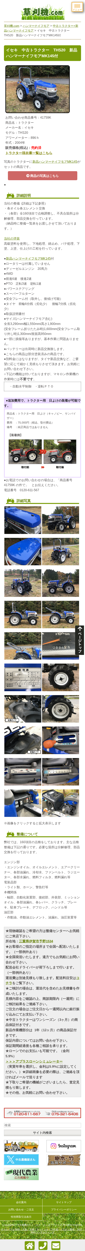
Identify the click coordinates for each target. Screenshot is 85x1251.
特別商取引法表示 (21, 1216)
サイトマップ (64, 1202)
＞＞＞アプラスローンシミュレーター (34, 1061)
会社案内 (21, 1202)
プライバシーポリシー (64, 1209)
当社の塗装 (12, 238)
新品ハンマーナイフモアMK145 (54, 161)
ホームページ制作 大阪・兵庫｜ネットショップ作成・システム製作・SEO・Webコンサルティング (42, 1231)
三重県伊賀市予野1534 (36, 941)
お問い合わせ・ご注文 (21, 1209)
